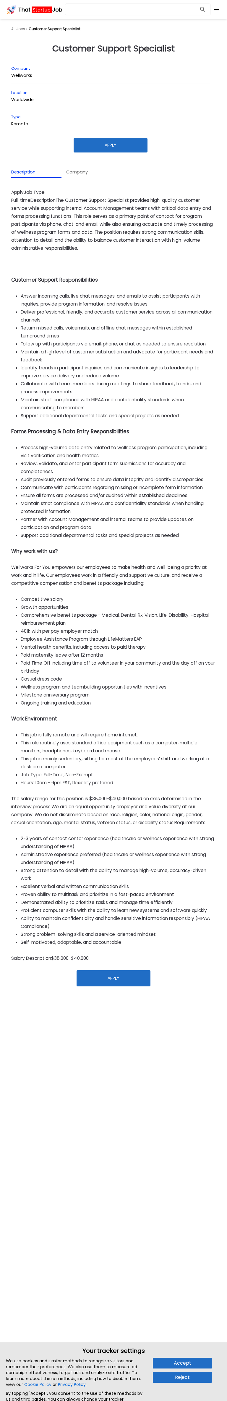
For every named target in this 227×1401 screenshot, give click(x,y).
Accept (182, 1363)
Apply (110, 145)
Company (77, 172)
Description (23, 172)
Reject (182, 1377)
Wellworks (21, 75)
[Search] (203, 9)
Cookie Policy (37, 1384)
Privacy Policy (72, 1384)
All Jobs (18, 29)
